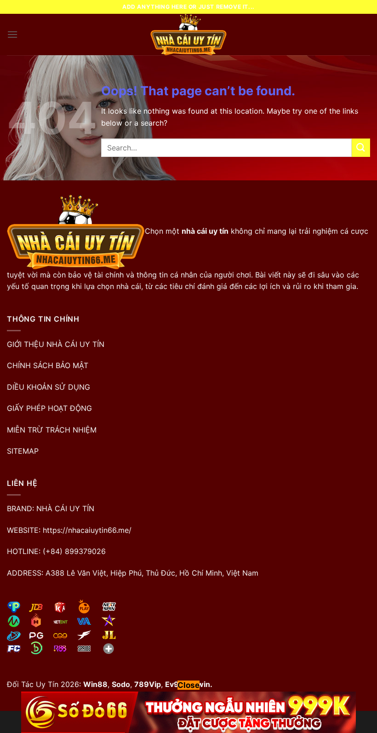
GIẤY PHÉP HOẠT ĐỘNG (49, 408)
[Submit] (361, 147)
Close (188, 685)
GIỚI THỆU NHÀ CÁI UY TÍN (55, 344)
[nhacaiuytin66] (188, 34)
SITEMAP (23, 451)
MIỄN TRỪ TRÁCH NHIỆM (52, 429)
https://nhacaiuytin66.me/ (87, 530)
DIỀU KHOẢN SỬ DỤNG (48, 387)
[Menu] (12, 34)
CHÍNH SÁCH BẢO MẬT (47, 365)
